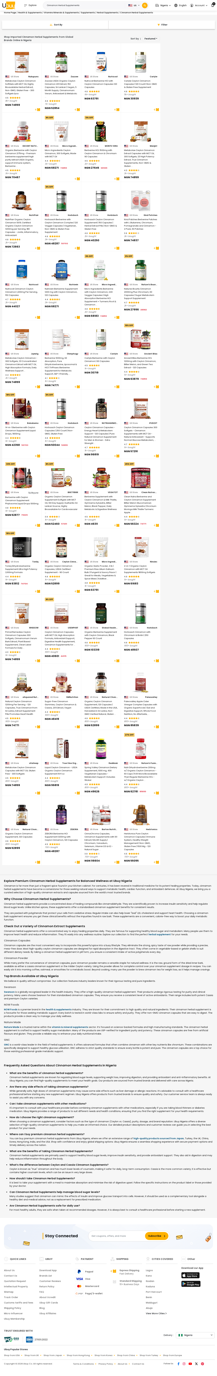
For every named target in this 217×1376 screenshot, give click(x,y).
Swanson (9, 992)
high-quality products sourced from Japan (158, 1138)
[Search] (145, 5)
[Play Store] (190, 1285)
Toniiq (35, 562)
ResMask (113, 763)
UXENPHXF (73, 628)
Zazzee (74, 76)
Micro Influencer (13, 1313)
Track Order (11, 1297)
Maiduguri (151, 1302)
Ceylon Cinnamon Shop (70, 562)
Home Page (10, 12)
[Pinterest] (202, 1364)
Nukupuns (33, 76)
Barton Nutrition (110, 829)
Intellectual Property (16, 1286)
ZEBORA (74, 829)
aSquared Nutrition (30, 697)
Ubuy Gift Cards (48, 1302)
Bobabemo (32, 423)
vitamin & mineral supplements (70, 1027)
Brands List (45, 1275)
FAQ (41, 1291)
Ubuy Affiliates (47, 1313)
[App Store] (190, 1276)
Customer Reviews (50, 1281)
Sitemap (9, 1291)
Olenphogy (72, 354)
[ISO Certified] (35, 1339)
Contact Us (10, 1275)
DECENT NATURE (30, 146)
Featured (150, 38)
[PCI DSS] (11, 1339)
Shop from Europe (172, 1355)
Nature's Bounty (149, 284)
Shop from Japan (53, 1355)
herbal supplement (160, 934)
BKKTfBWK (73, 492)
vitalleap (33, 763)
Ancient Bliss (150, 354)
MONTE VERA (111, 146)
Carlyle (153, 76)
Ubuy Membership (14, 1318)
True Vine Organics (70, 763)
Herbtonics (151, 829)
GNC (6, 1044)
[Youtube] (190, 1364)
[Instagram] (184, 1364)
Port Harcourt (154, 1291)
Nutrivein (73, 284)
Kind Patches (150, 215)
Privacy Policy (105, 1363)
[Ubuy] (8, 5)
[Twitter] (197, 1364)
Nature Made (11, 1027)
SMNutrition (72, 697)
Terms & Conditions (83, 1363)
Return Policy (46, 1286)
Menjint (153, 146)
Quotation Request (15, 1281)
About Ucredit (47, 1297)
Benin (149, 1297)
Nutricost (113, 76)
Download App (48, 1270)
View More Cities (155, 1313)
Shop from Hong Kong (78, 1355)
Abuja (149, 1308)
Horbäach (73, 215)
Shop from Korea (103, 1355)
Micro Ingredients (70, 146)
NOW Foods (10, 1009)
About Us (9, 1270)
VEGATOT (113, 492)
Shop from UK (31, 1355)
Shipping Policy (12, 1308)
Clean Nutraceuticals (149, 492)
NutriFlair (33, 215)
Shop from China (126, 1355)
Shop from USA (12, 1355)
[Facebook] (178, 1364)
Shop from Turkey (149, 1355)
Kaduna (150, 1286)
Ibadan (150, 1281)
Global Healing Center (110, 628)
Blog (42, 1308)
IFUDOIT (153, 423)
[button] (163, 5)
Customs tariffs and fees (18, 1302)
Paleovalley (151, 697)
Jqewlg (34, 354)
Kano (149, 1275)
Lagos (149, 1270)
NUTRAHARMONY (110, 423)
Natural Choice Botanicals (110, 697)
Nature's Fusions (149, 763)
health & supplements (59, 1009)
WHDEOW (33, 628)
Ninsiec (153, 562)
